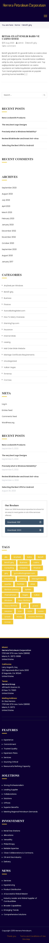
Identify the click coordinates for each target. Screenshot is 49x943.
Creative (24, 568)
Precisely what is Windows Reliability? (19, 131)
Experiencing (9, 885)
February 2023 (8, 218)
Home (17, 25)
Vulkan (37, 595)
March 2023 (7, 212)
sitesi (33, 584)
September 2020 (9, 249)
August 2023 (7, 194)
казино (40, 611)
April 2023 (6, 206)
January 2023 (8, 224)
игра (19, 611)
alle (5, 557)
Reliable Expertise (11, 848)
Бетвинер (8, 373)
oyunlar (7, 584)
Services (7, 757)
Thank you (11, 936)
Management (38, 578)
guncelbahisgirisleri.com (24, 573)
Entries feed (7, 410)
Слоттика (7, 380)
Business (7, 298)
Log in (4, 404)
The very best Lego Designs (14, 124)
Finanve (7, 304)
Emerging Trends (11, 910)
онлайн (19, 616)
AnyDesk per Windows (13, 285)
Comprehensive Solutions (15, 914)
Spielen (28, 589)
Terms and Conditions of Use (33, 936)
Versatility (8, 839)
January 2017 (7, 261)
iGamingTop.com (11, 323)
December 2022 (9, 231)
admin (21, 43)
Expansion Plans (10, 753)
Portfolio (20, 584)
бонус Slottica (24, 600)
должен (35, 605)
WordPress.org (8, 422)
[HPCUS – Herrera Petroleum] (24, 5)
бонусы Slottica (10, 605)
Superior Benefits (11, 807)
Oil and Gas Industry (12, 857)
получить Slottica (35, 616)
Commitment (10, 744)
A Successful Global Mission (16, 894)
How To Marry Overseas (14, 317)
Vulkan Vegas (10, 367)
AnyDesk (17, 557)
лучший (7, 616)
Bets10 (40, 557)
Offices (7, 803)
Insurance (8, 329)
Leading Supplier (11, 789)
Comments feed (9, 416)
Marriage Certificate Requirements (19, 354)
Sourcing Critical (11, 762)
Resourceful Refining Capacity (17, 766)
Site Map (26, 939)
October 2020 (8, 243)
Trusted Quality (10, 748)
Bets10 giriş (32, 43)
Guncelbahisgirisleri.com (14, 310)
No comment (10, 46)
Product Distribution (12, 889)
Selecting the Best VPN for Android (18, 145)
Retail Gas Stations (12, 831)
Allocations (8, 835)
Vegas (25, 595)
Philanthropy (9, 844)
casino (36, 562)
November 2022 (9, 237)
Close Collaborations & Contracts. (19, 853)
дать (24, 605)
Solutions (8, 798)
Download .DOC (14, 530)
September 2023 (9, 187)
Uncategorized (10, 361)
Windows (8, 600)
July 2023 (6, 200)
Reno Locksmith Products (13, 117)
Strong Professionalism (14, 785)
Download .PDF (13, 522)
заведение (8, 611)
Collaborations (10, 794)
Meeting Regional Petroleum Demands (21, 811)
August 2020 (7, 255)
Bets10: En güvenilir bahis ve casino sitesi (20, 37)
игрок (30, 611)
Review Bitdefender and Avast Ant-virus (20, 138)
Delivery (7, 861)
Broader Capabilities (12, 905)
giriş (6, 573)
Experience (8, 740)
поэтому (7, 622)
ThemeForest (10, 595)
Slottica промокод (11, 589)
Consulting (9, 568)
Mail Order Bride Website (14, 348)
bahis (29, 557)
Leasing (7, 342)
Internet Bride (10, 336)
